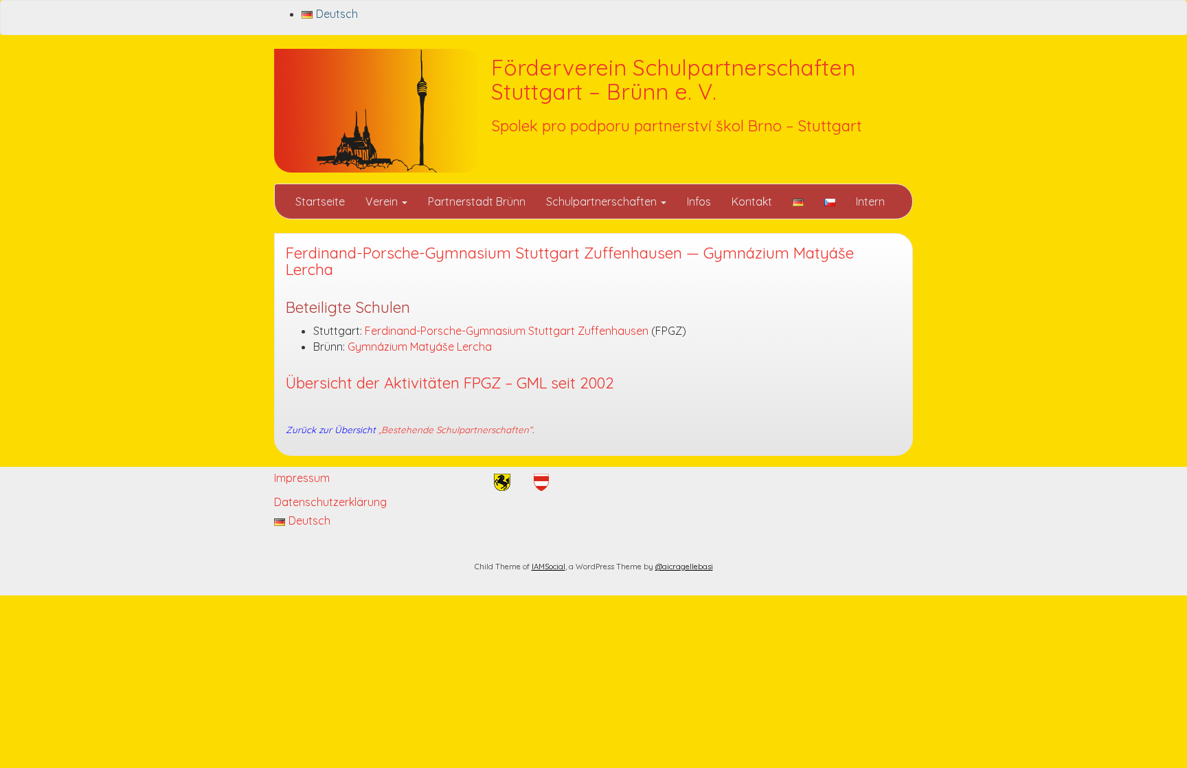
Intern (870, 201)
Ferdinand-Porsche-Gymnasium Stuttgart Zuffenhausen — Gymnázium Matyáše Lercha (570, 261)
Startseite (320, 201)
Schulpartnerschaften (602, 201)
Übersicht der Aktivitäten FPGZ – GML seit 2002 (450, 383)
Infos (699, 201)
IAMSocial (548, 566)
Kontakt (752, 201)
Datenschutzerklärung (330, 502)
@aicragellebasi (684, 566)
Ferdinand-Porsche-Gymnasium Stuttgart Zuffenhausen (506, 331)
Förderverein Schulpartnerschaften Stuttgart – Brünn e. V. (673, 79)
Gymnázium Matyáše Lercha (420, 346)
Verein (382, 201)
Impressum (302, 478)
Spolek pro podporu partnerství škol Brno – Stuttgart (676, 125)
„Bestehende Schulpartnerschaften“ (455, 429)
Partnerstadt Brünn (476, 201)
